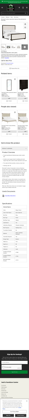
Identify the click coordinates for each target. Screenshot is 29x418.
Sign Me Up (14, 372)
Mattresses (4, 387)
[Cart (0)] (26, 7)
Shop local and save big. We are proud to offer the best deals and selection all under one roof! (15, 2)
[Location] (19, 7)
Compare (10, 100)
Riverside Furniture (9, 63)
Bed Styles (16, 17)
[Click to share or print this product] (25, 24)
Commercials (4, 392)
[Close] (26, 401)
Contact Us (4, 395)
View (9, 98)
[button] (2, 7)
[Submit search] (25, 13)
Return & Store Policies (7, 397)
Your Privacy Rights (14, 411)
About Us (3, 394)
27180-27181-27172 (8, 64)
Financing (3, 390)
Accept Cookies (20, 415)
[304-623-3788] (23, 7)
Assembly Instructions (10, 195)
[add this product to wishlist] (25, 27)
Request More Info (15, 68)
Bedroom (7, 17)
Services (3, 388)
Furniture (3, 17)
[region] (14, 408)
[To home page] (11, 7)
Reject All (8, 415)
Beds (12, 17)
